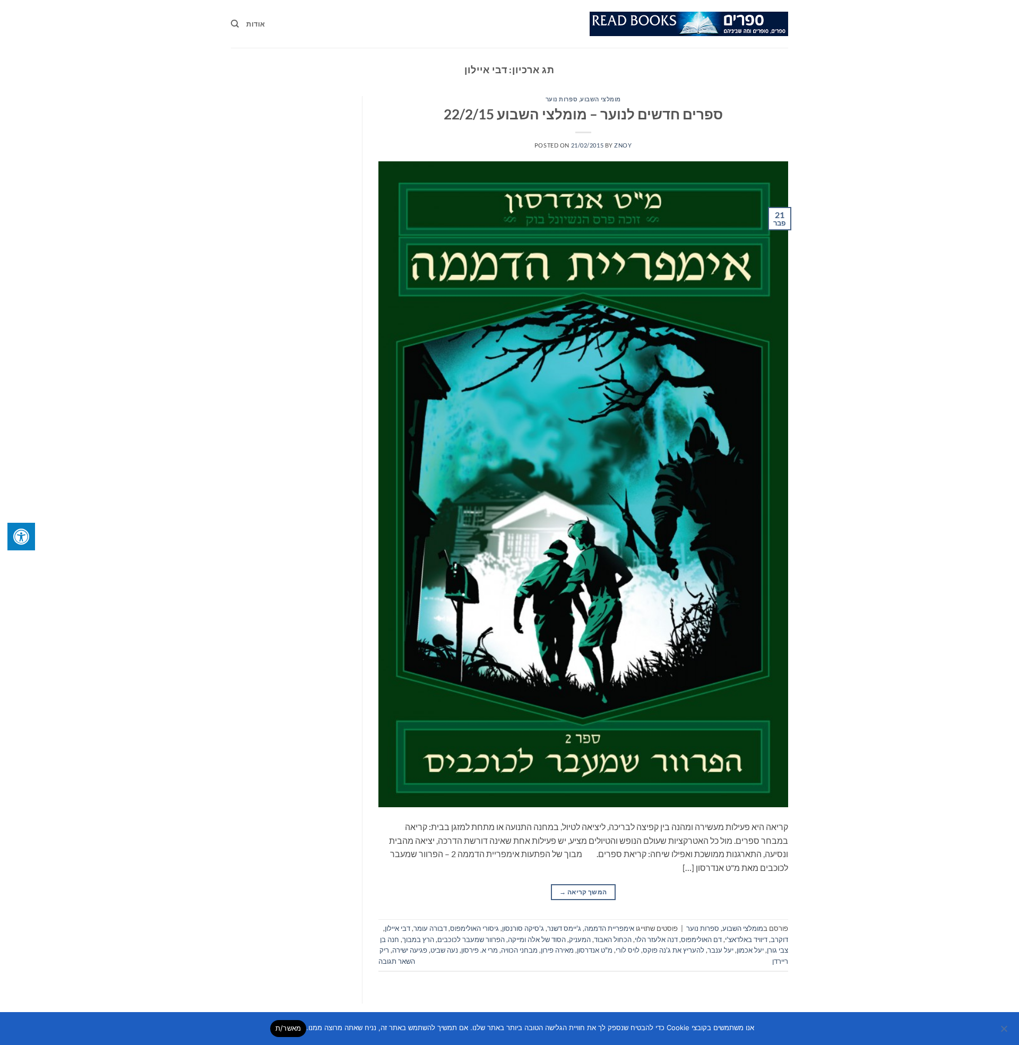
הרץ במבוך (418, 939)
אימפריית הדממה (609, 928)
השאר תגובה (396, 961)
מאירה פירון (557, 950)
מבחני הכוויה (519, 950)
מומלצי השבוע (600, 99)
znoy (623, 145)
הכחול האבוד (613, 939)
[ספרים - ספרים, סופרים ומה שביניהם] (689, 24)
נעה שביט (444, 950)
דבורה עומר (430, 928)
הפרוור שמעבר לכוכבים (471, 939)
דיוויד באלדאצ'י (746, 939)
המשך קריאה (583, 892)
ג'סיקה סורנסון (523, 928)
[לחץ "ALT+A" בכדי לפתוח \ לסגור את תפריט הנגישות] (21, 536)
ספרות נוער (562, 99)
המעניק (580, 939)
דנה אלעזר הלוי (656, 939)
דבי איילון (397, 928)
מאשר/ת (288, 1028)
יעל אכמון (750, 950)
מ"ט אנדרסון (594, 950)
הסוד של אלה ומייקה (537, 939)
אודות (255, 24)
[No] (1004, 1031)
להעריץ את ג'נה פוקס (673, 950)
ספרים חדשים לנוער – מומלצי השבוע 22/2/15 (583, 114)
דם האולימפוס (701, 939)
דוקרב (779, 939)
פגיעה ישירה (409, 950)
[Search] (235, 24)
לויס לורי (628, 950)
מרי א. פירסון (479, 950)
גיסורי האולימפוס (474, 928)
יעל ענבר (720, 950)
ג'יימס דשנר (564, 928)
